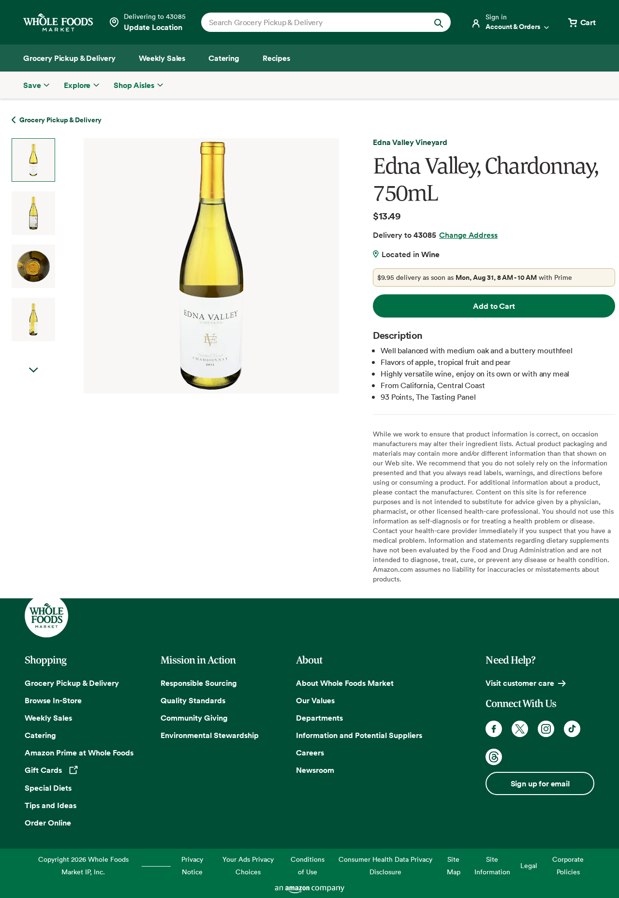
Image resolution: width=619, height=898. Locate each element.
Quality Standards (193, 700)
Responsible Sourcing (199, 683)
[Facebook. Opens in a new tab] (494, 729)
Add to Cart (494, 306)
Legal (528, 865)
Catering (40, 735)
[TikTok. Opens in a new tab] (572, 729)
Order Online (48, 822)
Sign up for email (540, 783)
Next (33, 370)
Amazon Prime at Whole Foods (79, 752)
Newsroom (315, 770)
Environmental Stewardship (210, 735)
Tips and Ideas (50, 805)
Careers (310, 752)
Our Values (315, 700)
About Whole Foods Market (345, 683)
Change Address (468, 235)
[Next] (185, 265)
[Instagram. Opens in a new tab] (546, 729)
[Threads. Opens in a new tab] (494, 757)
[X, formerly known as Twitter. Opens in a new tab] (520, 729)
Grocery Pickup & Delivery (72, 683)
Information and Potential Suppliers (359, 735)
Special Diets (48, 787)
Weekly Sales (48, 717)
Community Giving (194, 717)
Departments (319, 717)
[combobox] (314, 22)
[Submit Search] (438, 22)
